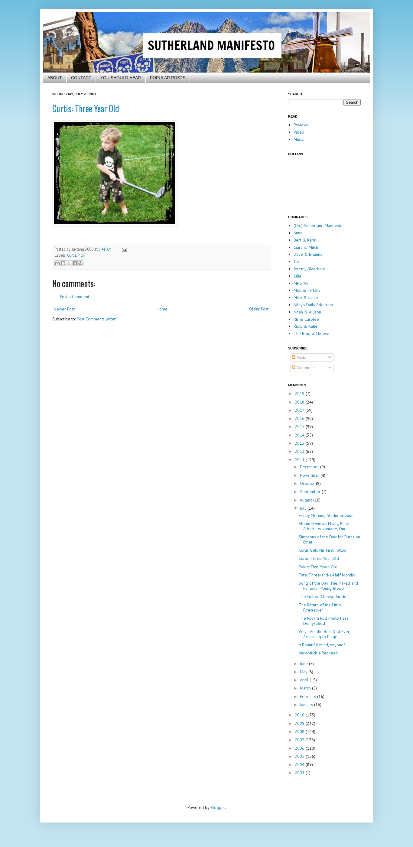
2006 (300, 748)
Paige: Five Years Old (318, 567)
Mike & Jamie (306, 297)
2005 (300, 756)
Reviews (301, 125)
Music (299, 139)
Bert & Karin (305, 240)
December (310, 466)
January (307, 704)
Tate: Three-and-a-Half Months (327, 575)
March (306, 688)
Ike (296, 261)
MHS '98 (301, 283)
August (306, 500)
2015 (300, 426)
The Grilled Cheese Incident (324, 596)
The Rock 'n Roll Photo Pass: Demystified (324, 620)
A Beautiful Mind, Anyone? (322, 644)
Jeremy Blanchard (309, 268)
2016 (300, 418)
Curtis (71, 255)
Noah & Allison (307, 312)
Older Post (258, 309)
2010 (300, 715)
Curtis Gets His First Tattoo (322, 550)
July (303, 508)
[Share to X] (69, 263)
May (304, 671)
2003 (300, 772)
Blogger (217, 807)
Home (162, 309)
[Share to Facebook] (75, 263)
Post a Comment (74, 296)
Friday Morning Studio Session (326, 515)
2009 (300, 723)
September (311, 491)
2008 (300, 731)
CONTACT (81, 77)
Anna (298, 232)
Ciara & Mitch (306, 247)
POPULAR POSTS (167, 77)
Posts (300, 357)
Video (299, 132)
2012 (300, 451)
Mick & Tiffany (307, 290)
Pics (81, 255)
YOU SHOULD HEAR (120, 77)
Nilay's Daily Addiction (313, 304)
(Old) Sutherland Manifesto (318, 225)
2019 (300, 393)
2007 (300, 739)
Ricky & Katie (305, 326)
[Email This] (57, 263)
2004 (300, 764)
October (308, 483)
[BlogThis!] (63, 263)
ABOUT (54, 77)
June (304, 663)
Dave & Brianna (308, 254)
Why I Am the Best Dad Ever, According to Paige (324, 634)
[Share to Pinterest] (80, 263)
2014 (300, 435)
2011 (300, 459)
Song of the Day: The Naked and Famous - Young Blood (328, 585)
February (308, 696)
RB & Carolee (306, 319)
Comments (305, 367)
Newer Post (64, 309)
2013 (300, 443)
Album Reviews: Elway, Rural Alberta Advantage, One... (324, 526)
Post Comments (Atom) (97, 319)
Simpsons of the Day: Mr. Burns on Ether (329, 539)
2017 (300, 410)
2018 (300, 402)
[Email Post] (123, 249)
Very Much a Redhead (318, 653)
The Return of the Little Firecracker (320, 607)
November (310, 475)
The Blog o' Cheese (311, 333)
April (305, 680)
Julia (297, 276)
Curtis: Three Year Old (85, 108)
